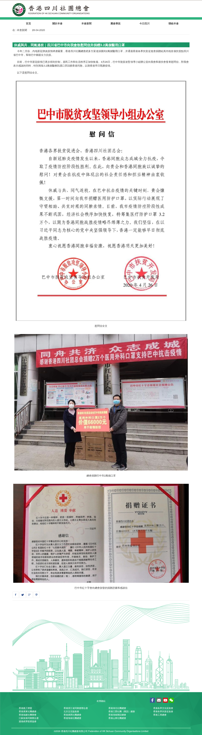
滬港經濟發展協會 (27, 721)
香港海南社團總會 (72, 718)
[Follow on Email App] (158, 701)
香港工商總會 (159, 714)
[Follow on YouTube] (165, 701)
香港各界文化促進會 (163, 708)
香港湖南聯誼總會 (117, 714)
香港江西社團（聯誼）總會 (121, 711)
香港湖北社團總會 (117, 708)
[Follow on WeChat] (171, 701)
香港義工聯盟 (25, 708)
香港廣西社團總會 (72, 714)
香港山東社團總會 (117, 718)
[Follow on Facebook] (152, 701)
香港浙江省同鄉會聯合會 (76, 708)
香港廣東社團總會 (27, 711)
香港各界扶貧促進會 (163, 711)
